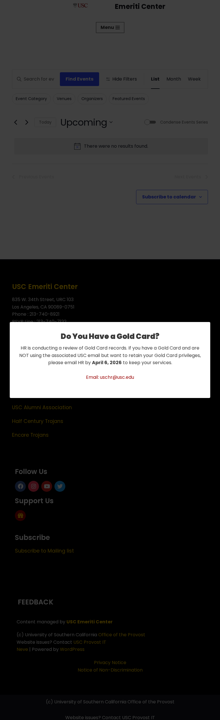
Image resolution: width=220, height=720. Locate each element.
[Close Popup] (206, 326)
